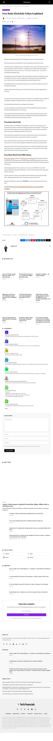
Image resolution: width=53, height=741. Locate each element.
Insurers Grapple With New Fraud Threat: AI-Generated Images (9, 319)
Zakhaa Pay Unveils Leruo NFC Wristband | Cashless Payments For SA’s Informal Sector (9, 297)
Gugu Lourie (8, 18)
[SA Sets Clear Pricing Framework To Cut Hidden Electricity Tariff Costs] (5, 523)
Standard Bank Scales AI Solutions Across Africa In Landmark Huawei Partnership (28, 592)
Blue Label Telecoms (7, 234)
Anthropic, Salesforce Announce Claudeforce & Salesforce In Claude (17, 691)
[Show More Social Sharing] (15, 22)
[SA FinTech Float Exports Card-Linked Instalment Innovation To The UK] (26, 286)
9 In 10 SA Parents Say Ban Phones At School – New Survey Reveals (9, 275)
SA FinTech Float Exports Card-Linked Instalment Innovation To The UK (25, 296)
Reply (6, 339)
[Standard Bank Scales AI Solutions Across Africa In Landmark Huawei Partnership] (5, 594)
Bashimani (7, 335)
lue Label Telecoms (9, 158)
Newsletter (16, 713)
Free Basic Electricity (22, 234)
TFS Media (19, 717)
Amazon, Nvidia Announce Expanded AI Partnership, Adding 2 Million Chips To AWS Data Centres (25, 505)
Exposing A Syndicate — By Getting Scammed (42, 274)
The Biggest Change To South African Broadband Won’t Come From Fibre (26, 513)
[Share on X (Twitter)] (10, 22)
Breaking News (6, 9)
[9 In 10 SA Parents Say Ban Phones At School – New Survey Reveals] (9, 266)
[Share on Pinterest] (12, 22)
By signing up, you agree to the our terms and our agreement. (27, 618)
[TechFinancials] (26, 2)
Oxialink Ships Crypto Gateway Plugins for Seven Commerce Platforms (25, 661)
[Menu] (4, 2)
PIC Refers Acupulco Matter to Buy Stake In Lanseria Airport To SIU (26, 319)
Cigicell (33, 158)
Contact (23, 713)
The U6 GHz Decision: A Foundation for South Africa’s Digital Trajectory (17, 693)
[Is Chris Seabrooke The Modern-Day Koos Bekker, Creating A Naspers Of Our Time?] (5, 578)
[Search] (49, 2)
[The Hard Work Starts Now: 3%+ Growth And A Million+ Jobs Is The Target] (26, 266)
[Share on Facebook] (8, 22)
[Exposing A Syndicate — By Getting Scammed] (43, 266)
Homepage (8, 713)
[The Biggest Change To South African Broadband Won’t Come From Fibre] (5, 515)
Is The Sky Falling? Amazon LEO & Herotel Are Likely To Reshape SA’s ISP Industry (28, 584)
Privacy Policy (34, 618)
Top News (4, 502)
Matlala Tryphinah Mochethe (11, 381)
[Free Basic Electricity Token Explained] (23, 53)
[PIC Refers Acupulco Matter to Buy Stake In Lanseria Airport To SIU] (26, 310)
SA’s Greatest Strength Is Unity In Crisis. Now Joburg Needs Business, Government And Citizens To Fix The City (43, 320)
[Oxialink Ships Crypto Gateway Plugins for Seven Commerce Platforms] (5, 663)
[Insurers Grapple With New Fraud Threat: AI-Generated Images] (9, 310)
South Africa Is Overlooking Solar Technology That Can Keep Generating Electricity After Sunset (29, 528)
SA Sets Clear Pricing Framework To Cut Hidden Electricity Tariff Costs (26, 520)
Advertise (30, 713)
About (45, 713)
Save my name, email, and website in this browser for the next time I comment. (23, 446)
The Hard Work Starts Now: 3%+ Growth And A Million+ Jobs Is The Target (26, 275)
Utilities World (24, 158)
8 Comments (29, 18)
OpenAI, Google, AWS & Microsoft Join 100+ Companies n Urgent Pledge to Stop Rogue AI (30, 568)
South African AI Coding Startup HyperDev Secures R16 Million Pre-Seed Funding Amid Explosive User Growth (43, 297)
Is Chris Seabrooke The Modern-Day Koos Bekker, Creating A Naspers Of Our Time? (29, 576)
